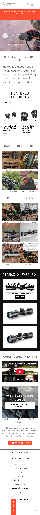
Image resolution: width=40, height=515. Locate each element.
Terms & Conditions (20, 468)
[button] (6, 122)
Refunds (20, 476)
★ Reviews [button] (13, 507)
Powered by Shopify (20, 503)
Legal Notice (20, 484)
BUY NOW (20, 297)
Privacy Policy (20, 464)
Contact (20, 472)
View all (5, 102)
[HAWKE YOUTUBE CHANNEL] (20, 402)
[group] (11, 122)
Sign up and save (19, 458)
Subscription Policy (20, 488)
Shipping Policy (20, 480)
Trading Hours (19, 452)
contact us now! (20, 443)
